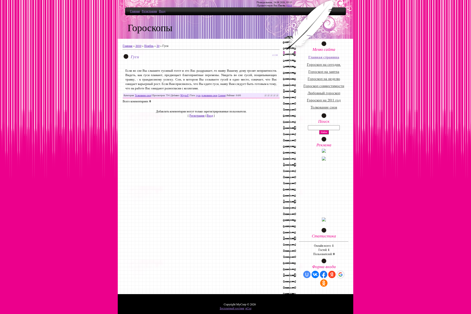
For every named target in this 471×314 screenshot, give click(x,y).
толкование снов (209, 95)
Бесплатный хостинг (232, 308)
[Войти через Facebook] (323, 274)
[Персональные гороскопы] (324, 159)
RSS (289, 5)
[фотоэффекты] (324, 151)
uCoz (248, 308)
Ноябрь (149, 46)
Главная (135, 11)
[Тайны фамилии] (324, 220)
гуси (198, 95)
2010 (138, 46)
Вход (162, 11)
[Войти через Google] (340, 274)
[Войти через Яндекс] (332, 274)
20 (158, 46)
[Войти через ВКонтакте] (315, 274)
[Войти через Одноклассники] (323, 283)
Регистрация (149, 11)
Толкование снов (143, 95)
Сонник (221, 95)
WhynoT (184, 95)
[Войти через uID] (307, 274)
